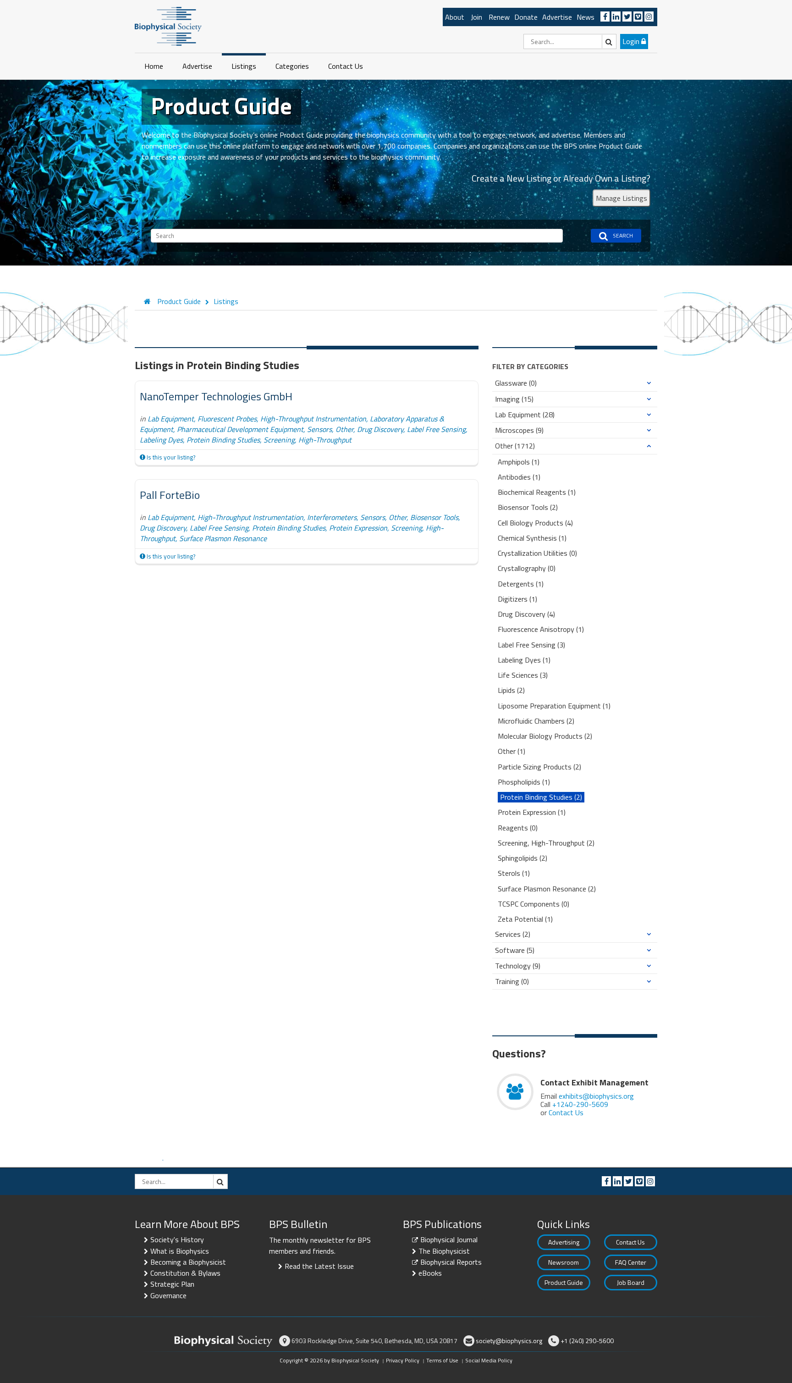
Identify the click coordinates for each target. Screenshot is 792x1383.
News (585, 16)
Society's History (177, 1239)
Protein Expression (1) (532, 812)
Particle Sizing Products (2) (539, 767)
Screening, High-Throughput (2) (546, 843)
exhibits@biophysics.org (596, 1095)
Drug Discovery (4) (526, 614)
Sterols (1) (514, 873)
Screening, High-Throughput (308, 439)
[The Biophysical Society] (168, 25)
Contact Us (345, 66)
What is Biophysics (179, 1250)
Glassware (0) (516, 383)
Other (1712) (515, 446)
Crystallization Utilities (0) (537, 553)
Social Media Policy (488, 1360)
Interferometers (332, 517)
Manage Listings (621, 198)
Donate (526, 16)
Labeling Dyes (161, 439)
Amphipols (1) (518, 462)
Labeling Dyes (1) (524, 660)
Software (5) (514, 950)
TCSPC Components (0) (533, 904)
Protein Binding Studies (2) (541, 797)
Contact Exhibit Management (594, 1082)
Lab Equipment (171, 418)
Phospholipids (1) (524, 782)
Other (344, 429)
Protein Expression (358, 527)
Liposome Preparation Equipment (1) (554, 706)
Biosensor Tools (434, 517)
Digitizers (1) (517, 599)
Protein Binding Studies (223, 439)
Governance (168, 1295)
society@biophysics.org (509, 1340)
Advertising (563, 1242)
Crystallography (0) (527, 568)
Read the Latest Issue (319, 1266)
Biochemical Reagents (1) (537, 492)
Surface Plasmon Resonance (223, 538)
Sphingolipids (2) (522, 858)
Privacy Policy (402, 1360)
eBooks (430, 1272)
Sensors (319, 429)
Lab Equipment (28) (525, 414)
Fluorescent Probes (227, 418)
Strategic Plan (172, 1283)
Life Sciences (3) (523, 675)
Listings (243, 66)
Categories (292, 66)
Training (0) (512, 981)
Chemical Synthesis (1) (532, 538)
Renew (499, 16)
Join (476, 16)
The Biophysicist (444, 1250)
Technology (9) (517, 966)
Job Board (630, 1282)
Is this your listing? (170, 457)
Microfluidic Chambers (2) (536, 721)
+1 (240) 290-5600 (587, 1340)
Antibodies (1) (519, 477)
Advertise (557, 16)
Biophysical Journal (449, 1239)
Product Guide (563, 1282)
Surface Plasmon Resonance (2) (547, 889)
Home (153, 66)
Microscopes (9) (519, 430)
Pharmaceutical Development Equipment (240, 429)
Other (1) (511, 751)
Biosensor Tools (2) (528, 507)
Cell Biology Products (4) (535, 523)
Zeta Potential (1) (525, 919)
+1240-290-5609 (580, 1104)
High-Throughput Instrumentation (313, 418)
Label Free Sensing (436, 429)
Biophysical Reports (451, 1261)
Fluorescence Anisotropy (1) (541, 629)
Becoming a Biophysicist (188, 1261)
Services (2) (512, 934)
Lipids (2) (511, 690)
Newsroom (563, 1262)
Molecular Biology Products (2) (545, 736)
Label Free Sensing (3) (531, 645)
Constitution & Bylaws (185, 1272)
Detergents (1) (521, 584)
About (454, 16)
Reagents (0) (518, 828)
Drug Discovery (380, 429)
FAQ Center (630, 1262)
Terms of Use (442, 1360)
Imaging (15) (514, 399)
